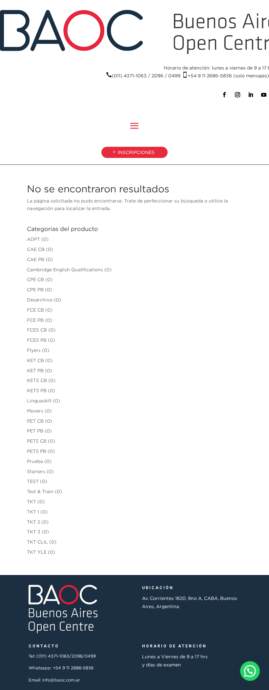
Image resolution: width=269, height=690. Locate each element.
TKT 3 (33, 531)
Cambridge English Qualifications (65, 269)
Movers (35, 410)
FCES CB (37, 329)
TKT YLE (37, 551)
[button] (250, 671)
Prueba (35, 461)
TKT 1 (33, 511)
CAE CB (36, 249)
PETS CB (37, 440)
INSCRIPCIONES (136, 152)
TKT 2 (33, 521)
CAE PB (35, 259)
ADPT (33, 239)
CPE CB (35, 279)
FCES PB (37, 339)
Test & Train (40, 491)
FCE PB (35, 319)
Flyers (34, 350)
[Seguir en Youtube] (264, 94)
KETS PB (37, 390)
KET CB (35, 360)
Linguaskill (39, 400)
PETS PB (36, 451)
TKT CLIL (37, 541)
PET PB (35, 430)
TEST (33, 481)
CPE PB (35, 289)
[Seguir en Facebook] (224, 94)
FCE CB (35, 309)
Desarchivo (39, 299)
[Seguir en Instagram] (237, 94)
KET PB (35, 370)
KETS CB (37, 380)
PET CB (35, 420)
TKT (31, 501)
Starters (36, 471)
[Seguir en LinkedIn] (250, 94)
